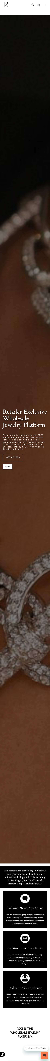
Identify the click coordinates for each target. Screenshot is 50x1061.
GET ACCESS (13, 457)
